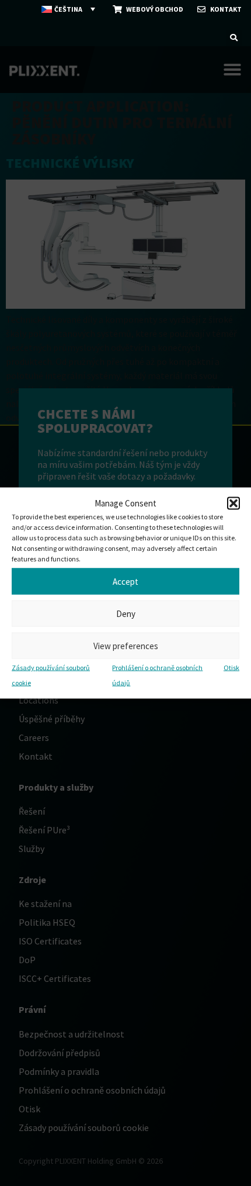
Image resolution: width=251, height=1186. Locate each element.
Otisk (231, 667)
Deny (125, 613)
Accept (125, 581)
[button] (233, 503)
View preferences (125, 645)
